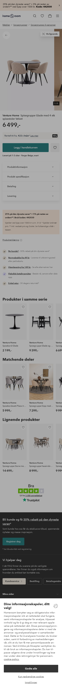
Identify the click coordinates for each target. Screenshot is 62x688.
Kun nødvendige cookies (31, 676)
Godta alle (31, 668)
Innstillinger (31, 682)
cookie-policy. (11, 659)
